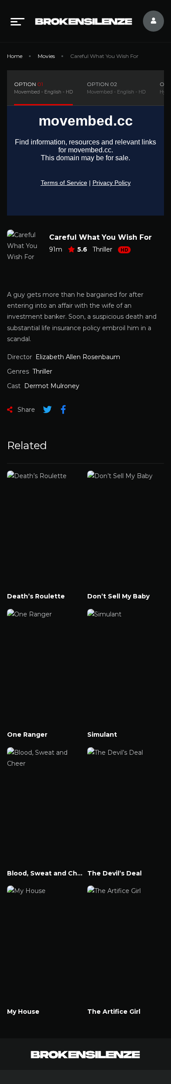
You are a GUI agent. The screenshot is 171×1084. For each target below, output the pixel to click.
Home (14, 56)
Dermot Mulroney (51, 386)
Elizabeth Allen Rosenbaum (78, 357)
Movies (46, 56)
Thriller (102, 249)
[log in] (148, 21)
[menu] (17, 21)
